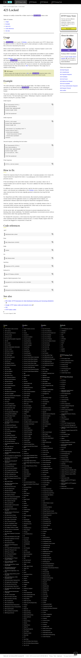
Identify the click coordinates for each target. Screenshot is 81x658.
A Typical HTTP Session (66, 461)
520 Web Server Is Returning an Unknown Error (12, 513)
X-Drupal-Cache (46, 509)
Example (7, 24)
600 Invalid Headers (9, 608)
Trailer (43, 405)
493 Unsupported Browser (11, 470)
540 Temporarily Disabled (10, 554)
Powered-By (26, 582)
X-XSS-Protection (46, 636)
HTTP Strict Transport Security (68, 423)
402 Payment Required (66, 74)
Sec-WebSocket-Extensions (48, 359)
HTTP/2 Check (64, 364)
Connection (26, 426)
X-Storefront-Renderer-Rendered (49, 608)
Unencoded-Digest (46, 409)
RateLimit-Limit (27, 610)
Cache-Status (27, 395)
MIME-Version (27, 556)
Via (43, 430)
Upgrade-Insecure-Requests (48, 413)
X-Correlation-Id (46, 498)
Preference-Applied (28, 588)
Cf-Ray (25, 413)
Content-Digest (27, 428)
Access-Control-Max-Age (29, 367)
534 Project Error (8, 540)
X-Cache (44, 474)
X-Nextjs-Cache (46, 555)
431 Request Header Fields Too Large (12, 444)
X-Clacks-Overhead (46, 488)
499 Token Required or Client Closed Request (11, 484)
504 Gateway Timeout (10, 494)
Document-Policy (27, 487)
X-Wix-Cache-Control (47, 628)
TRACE (63, 351)
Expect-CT (26, 505)
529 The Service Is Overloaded (12, 529)
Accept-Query (27, 351)
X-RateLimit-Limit (46, 575)
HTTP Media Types (65, 434)
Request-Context (27, 633)
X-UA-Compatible (46, 616)
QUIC (62, 449)
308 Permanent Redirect (10, 379)
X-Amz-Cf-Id (45, 450)
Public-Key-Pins (27, 600)
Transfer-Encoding (46, 407)
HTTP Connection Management (68, 425)
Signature (44, 375)
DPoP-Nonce (27, 493)
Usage (7, 21)
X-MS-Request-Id (46, 553)
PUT (62, 347)
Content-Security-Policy (29, 444)
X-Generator (45, 527)
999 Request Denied (9, 612)
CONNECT (63, 330)
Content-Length (27, 436)
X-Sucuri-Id (44, 610)
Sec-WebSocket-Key (47, 361)
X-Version (44, 624)
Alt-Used (26, 381)
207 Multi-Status (8, 355)
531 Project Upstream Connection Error (12, 534)
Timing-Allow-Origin (46, 397)
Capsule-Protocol (27, 399)
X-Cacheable (45, 484)
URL (28, 73)
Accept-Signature (27, 355)
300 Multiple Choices (9, 363)
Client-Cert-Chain (28, 419)
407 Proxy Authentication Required (69, 86)
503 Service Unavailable (10, 492)
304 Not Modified (8, 371)
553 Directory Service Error (11, 584)
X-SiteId (44, 602)
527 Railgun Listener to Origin (11, 527)
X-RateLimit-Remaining (47, 577)
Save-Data (26, 639)
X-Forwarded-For (46, 519)
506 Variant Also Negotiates (11, 498)
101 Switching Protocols (10, 332)
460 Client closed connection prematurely (11, 458)
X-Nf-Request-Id (46, 561)
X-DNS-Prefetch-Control (47, 503)
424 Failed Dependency (10, 431)
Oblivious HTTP (64, 436)
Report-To (26, 627)
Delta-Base (26, 469)
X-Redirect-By (45, 586)
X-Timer (44, 612)
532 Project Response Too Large (12, 536)
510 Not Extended (9, 506)
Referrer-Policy (27, 620)
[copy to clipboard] (52, 104)
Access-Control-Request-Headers (31, 369)
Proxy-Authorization (28, 596)
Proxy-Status (26, 598)
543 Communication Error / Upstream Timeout (11, 562)
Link (25, 546)
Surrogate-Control (46, 391)
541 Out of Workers (9, 556)
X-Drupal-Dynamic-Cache (48, 511)
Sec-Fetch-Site (45, 347)
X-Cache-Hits (45, 478)
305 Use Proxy (8, 373)
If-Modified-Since (27, 527)
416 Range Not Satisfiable (11, 413)
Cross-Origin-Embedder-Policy (30, 455)
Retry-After (26, 635)
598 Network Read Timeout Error (12, 604)
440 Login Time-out (9, 446)
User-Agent (45, 426)
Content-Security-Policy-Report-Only (31, 447)
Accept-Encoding (27, 343)
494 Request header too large (11, 472)
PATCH (63, 340)
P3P (25, 570)
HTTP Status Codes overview (11, 328)
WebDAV (63, 476)
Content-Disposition (28, 430)
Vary (43, 428)
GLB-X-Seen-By (27, 515)
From (25, 513)
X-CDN (44, 486)
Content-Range (27, 442)
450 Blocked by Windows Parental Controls (12, 453)
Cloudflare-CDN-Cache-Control (31, 422)
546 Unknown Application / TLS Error (12, 571)
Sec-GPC (44, 351)
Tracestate (44, 403)
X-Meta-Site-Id (45, 549)
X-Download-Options (47, 507)
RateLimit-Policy (27, 612)
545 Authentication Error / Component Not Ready (10, 568)
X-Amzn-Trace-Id (46, 464)
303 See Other (8, 369)
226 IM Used (7, 361)
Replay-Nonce (27, 625)
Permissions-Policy (28, 574)
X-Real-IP (44, 581)
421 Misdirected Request (10, 425)
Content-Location (27, 438)
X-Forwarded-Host (46, 521)
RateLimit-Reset (27, 616)
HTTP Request (64, 455)
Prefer (25, 586)
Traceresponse (45, 401)
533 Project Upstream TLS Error (12, 538)
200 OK (6, 340)
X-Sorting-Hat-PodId (47, 604)
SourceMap (45, 381)
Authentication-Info (28, 383)
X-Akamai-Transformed (47, 448)
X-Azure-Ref (45, 470)
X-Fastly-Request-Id (46, 515)
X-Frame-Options (46, 525)
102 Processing (8, 334)
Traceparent (45, 399)
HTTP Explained (65, 419)
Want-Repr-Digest (46, 436)
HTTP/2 (63, 386)
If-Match (25, 525)
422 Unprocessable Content (11, 427)
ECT (25, 497)
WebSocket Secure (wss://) (67, 488)
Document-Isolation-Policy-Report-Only (31, 485)
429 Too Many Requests (10, 439)
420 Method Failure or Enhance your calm (12, 422)
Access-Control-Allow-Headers (31, 359)
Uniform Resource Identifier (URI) (68, 469)
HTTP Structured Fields (66, 467)
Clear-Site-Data (27, 415)
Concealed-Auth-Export (29, 424)
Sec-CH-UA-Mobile (46, 334)
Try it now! (68, 28)
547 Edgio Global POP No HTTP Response (12, 574)
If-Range (25, 531)
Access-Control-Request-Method (31, 371)
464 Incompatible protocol (10, 464)
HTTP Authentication (66, 393)
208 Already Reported (10, 357)
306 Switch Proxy (9, 375)
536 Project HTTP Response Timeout (11, 545)
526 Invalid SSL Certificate (11, 525)
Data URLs (63, 417)
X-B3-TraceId (45, 472)
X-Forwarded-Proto (46, 523)
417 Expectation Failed (10, 415)
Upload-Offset (45, 422)
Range (25, 606)
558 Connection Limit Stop (11, 596)
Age (24, 373)
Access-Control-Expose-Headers (31, 365)
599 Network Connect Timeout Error (13, 606)
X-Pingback (45, 569)
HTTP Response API (66, 368)
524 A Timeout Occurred (10, 521)
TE (43, 395)
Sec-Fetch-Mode (46, 345)
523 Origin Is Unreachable (11, 519)
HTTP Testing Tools (57, 2)
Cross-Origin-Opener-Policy (30, 460)
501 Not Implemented (9, 488)
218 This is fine (8, 359)
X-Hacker (44, 531)
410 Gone (7, 401)
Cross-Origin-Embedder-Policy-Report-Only (31, 458)
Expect (25, 503)
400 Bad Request (64, 70)
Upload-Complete (46, 415)
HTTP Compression (65, 403)
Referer (25, 618)
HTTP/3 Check (64, 366)
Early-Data (26, 495)
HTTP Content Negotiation (67, 409)
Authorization (27, 385)
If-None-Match (27, 529)
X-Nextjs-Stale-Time (46, 559)
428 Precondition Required (11, 437)
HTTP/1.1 (63, 384)
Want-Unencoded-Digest (47, 438)
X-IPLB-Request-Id (46, 539)
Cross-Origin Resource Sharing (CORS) (68, 414)
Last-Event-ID (27, 542)
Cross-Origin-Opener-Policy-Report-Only (32, 463)
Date (25, 467)
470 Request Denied (9, 466)
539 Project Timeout (9, 551)
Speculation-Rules (46, 383)
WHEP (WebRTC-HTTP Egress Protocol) (68, 481)
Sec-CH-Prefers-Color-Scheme (31, 641)
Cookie (25, 451)
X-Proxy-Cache (45, 573)
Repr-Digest (26, 631)
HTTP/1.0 (63, 382)
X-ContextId (45, 496)
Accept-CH (26, 334)
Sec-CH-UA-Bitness (46, 330)
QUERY (63, 349)
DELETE (63, 332)
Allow (25, 377)
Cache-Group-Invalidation (29, 391)
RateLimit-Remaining (28, 614)
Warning (44, 440)
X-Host (43, 533)
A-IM (25, 330)
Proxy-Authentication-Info (29, 594)
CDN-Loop (26, 403)
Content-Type (27, 449)
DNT (25, 480)
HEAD (62, 336)
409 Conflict (63, 90)
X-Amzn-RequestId (46, 462)
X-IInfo (43, 535)
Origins (62, 438)
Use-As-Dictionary (46, 424)
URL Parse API (64, 370)
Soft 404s (63, 463)
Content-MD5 (27, 440)
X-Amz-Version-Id (46, 460)
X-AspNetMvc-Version (47, 468)
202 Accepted (8, 345)
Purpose (25, 604)
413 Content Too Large (10, 407)
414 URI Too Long (9, 409)
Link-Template (27, 548)
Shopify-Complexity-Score (48, 373)
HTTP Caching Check (66, 362)
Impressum (59, 656)
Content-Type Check (65, 372)
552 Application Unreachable (11, 582)
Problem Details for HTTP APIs (68, 442)
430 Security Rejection (10, 441)
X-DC (43, 500)
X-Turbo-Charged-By (47, 614)
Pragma (25, 584)
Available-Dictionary (28, 387)
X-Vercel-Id (44, 622)
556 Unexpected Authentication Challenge (12, 592)
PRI (62, 345)
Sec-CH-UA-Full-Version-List (48, 332)
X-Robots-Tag (45, 590)
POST (62, 343)
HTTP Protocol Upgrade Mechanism (66, 445)
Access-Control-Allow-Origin (30, 363)
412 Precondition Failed (10, 405)
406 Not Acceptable (65, 83)
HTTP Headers (33, 2)
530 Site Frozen (8, 531)
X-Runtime (44, 592)
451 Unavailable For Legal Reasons (13, 455)
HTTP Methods (44, 2)
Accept (25, 332)
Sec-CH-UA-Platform (47, 338)
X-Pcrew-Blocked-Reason (48, 563)
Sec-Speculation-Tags (47, 355)
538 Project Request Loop (10, 549)
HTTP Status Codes (21, 2)
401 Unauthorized (64, 72)
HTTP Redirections (65, 453)
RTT (25, 637)
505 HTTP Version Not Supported (12, 496)
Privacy (51, 656)
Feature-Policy (27, 509)
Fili (23, 656)
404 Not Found (64, 79)
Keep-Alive (26, 539)
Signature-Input (45, 379)
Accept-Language (28, 345)
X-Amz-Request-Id (46, 456)
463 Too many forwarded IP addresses (11, 461)
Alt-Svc (25, 379)
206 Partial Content (9, 353)
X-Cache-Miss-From (46, 480)
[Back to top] (75, 654)
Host (25, 517)
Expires (25, 507)
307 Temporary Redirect (10, 377)
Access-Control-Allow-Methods (31, 361)
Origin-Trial (26, 568)
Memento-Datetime (28, 554)
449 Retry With (8, 450)
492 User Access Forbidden (11, 468)
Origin (25, 564)
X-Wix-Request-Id (46, 630)
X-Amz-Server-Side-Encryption (49, 458)
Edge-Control (27, 499)
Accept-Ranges (27, 353)
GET (62, 334)
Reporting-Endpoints (28, 629)
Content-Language (28, 434)
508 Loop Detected (9, 502)
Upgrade (44, 411)
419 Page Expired (9, 419)
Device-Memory (27, 474)
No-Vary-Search (27, 560)
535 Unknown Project (9, 542)
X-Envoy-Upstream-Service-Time (49, 513)
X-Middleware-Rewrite (47, 551)
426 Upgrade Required (10, 435)
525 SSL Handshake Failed (11, 523)
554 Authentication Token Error (12, 586)
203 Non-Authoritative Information (12, 347)
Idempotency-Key (27, 523)
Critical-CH (26, 453)
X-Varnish (44, 618)
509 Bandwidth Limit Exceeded (12, 504)
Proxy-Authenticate (28, 592)
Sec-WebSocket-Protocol (48, 363)
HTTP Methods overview (66, 328)
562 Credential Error (9, 602)
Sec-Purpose (45, 353)
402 (27, 65)
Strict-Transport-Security (47, 385)
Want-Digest (45, 434)
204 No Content (8, 349)
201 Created (7, 343)
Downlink (26, 489)
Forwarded (26, 511)
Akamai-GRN (27, 375)
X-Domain (44, 505)
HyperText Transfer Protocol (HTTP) (69, 430)
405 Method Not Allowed (66, 81)
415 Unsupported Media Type (11, 411)
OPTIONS (63, 338)
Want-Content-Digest (47, 432)
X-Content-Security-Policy (48, 492)
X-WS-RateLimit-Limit (47, 632)
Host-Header (26, 519)
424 (6, 307)
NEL (25, 558)
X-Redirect (44, 584)
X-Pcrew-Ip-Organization (47, 565)
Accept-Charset (27, 338)
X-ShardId (44, 598)
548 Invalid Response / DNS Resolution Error (11, 577)
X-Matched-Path (46, 547)
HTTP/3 (63, 388)
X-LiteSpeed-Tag (46, 545)
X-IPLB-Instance (46, 537)
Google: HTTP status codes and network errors (18, 305)
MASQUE (63, 432)
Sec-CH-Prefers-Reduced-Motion (31, 643)
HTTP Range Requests (66, 451)
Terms (55, 656)
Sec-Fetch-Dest (45, 343)
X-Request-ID (45, 588)
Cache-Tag (26, 397)
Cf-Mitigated (26, 411)
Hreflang (63, 421)
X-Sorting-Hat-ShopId (47, 606)
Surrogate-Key (45, 393)
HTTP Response (65, 459)
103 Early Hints (8, 336)
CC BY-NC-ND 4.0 (43, 656)
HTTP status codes (10, 309)
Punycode (63, 447)
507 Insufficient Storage (10, 500)
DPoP (25, 491)
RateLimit (26, 608)
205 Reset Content (9, 351)
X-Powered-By (45, 571)
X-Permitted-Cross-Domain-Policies (50, 567)
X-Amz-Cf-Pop (45, 452)
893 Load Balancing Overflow (11, 610)
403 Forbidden (63, 76)
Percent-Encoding (65, 440)
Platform (25, 580)
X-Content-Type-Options (47, 494)
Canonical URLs (65, 399)
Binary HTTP (64, 395)
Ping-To (25, 578)
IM (24, 535)
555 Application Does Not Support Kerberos (12, 589)
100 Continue (8, 330)
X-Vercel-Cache (46, 620)
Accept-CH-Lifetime (28, 336)
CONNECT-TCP (65, 407)
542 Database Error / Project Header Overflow (11, 558)
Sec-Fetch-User (45, 349)
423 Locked (7, 429)
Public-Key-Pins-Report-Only (30, 602)
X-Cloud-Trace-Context (47, 490)
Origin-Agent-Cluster (28, 566)
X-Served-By (45, 596)
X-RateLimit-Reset (46, 579)
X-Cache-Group (45, 476)
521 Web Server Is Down (10, 515)
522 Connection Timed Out (11, 517)
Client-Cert (26, 417)
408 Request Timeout (65, 88)
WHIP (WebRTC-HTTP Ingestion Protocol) (68, 484)
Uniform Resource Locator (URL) (68, 472)
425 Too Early (8, 433)
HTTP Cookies (64, 411)
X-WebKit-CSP (45, 626)
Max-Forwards (27, 552)
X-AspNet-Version (46, 466)
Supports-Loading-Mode (47, 389)
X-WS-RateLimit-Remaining (48, 634)
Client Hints (64, 401)
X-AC (43, 444)
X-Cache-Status (46, 482)
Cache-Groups (27, 393)
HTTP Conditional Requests (67, 405)
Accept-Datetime (27, 340)
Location (25, 550)
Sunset (44, 387)
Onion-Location (27, 562)
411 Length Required (9, 403)
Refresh (25, 623)
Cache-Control (27, 389)
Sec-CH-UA (26, 645)
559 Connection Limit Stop (11, 598)
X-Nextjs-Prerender (46, 557)
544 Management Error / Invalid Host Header (12, 565)
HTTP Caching (64, 397)
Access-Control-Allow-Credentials (31, 357)
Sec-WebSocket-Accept (47, 357)
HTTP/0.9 (63, 380)
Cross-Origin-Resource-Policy (30, 465)
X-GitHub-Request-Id (47, 529)
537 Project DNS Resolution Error (12, 547)
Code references (9, 28)
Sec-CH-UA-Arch (46, 328)
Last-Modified (27, 544)
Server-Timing (45, 369)
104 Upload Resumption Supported (13, 338)
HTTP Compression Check (67, 360)
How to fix (7, 26)
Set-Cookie (44, 371)
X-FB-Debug (45, 517)
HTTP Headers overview (29, 328)
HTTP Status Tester (65, 358)
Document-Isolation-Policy (29, 482)
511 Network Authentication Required (11, 509)
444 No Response (9, 448)
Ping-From (26, 576)
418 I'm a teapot (8, 417)
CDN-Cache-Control (28, 401)
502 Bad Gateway (9, 490)
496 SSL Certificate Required (11, 476)
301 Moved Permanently (10, 365)
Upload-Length (45, 417)
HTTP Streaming (65, 465)
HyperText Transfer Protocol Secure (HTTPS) (69, 428)
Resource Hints (64, 457)
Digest (25, 478)
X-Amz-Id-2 (44, 454)
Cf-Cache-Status (27, 405)
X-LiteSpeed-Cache (46, 541)
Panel (25, 572)
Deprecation (26, 472)
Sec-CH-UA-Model (46, 336)
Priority (25, 590)
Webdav (24, 42)
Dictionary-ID (26, 476)
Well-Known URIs (65, 478)
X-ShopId (44, 600)
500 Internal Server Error (10, 486)
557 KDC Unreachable (10, 594)
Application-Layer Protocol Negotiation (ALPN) (67, 391)
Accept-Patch (27, 347)
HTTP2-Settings (27, 521)
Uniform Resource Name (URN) (68, 474)
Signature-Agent (46, 377)
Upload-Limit (45, 419)
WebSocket (63, 486)
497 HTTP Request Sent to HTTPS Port (13, 479)
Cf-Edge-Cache (27, 409)
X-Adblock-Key (45, 446)
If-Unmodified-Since (28, 533)
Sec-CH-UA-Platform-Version (49, 340)
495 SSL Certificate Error (10, 474)
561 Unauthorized (9, 600)
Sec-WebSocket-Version (47, 365)
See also (7, 31)
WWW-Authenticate (46, 442)
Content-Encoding (28, 432)
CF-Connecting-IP (28, 407)
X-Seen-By (44, 594)
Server (43, 367)
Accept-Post (26, 349)
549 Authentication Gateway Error (12, 580)
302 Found (7, 367)
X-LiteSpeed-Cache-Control (48, 543)
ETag (25, 501)
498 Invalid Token (9, 481)
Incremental (26, 537)
